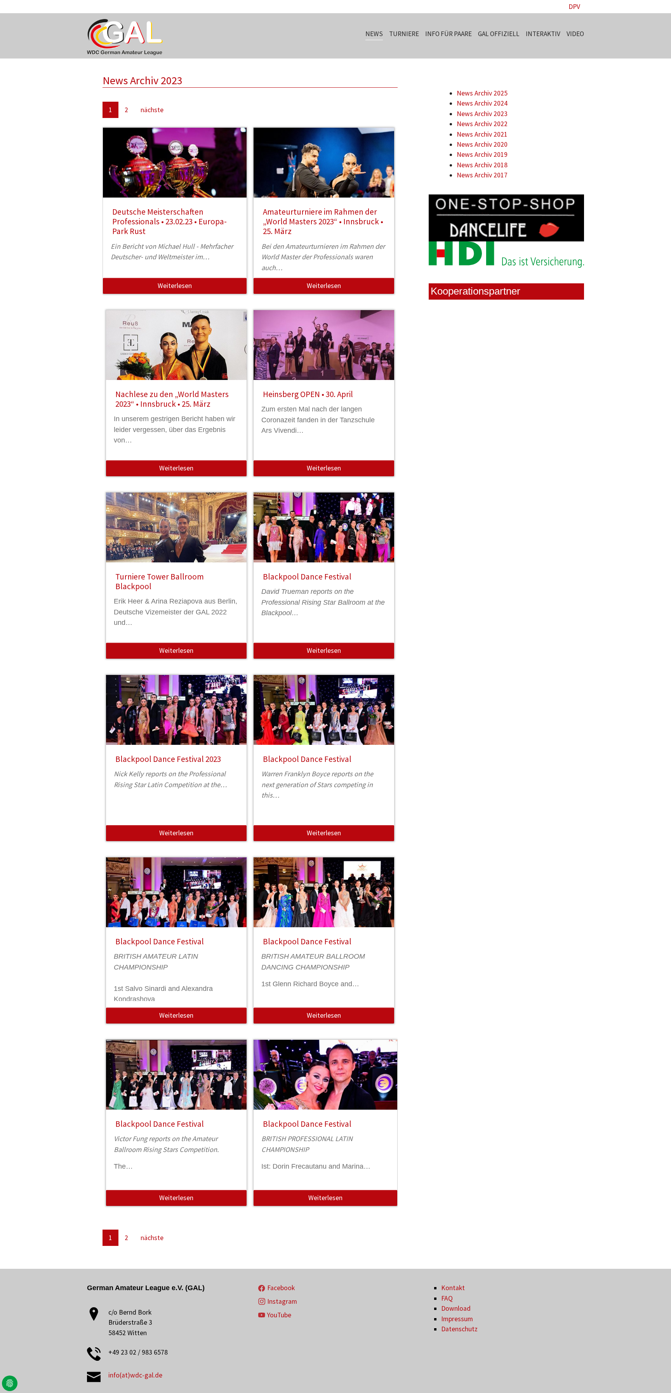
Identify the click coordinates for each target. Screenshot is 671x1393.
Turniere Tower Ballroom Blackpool (159, 581)
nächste (152, 110)
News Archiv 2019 (482, 154)
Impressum (457, 1319)
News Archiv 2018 (482, 165)
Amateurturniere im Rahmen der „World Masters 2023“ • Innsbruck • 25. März (323, 221)
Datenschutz (459, 1329)
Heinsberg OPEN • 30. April (308, 394)
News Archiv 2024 (482, 103)
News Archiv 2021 (482, 134)
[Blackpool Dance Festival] (324, 537)
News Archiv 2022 (482, 124)
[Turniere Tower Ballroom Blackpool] (176, 537)
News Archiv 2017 (482, 175)
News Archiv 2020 (482, 144)
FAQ (447, 1298)
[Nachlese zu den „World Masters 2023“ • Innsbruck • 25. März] (176, 354)
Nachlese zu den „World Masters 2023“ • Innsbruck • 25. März (172, 399)
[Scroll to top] (653, 1375)
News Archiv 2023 (482, 113)
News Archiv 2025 (482, 93)
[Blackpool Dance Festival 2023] (176, 719)
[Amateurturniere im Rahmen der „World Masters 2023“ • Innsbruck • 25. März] (324, 172)
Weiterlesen (175, 285)
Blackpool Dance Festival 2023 (168, 759)
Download (456, 1308)
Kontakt (453, 1288)
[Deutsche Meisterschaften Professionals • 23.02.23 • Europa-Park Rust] (175, 172)
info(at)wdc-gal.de (135, 1375)
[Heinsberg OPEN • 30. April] (324, 354)
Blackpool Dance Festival (307, 576)
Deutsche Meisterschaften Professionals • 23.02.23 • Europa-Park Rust (169, 221)
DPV (574, 6)
